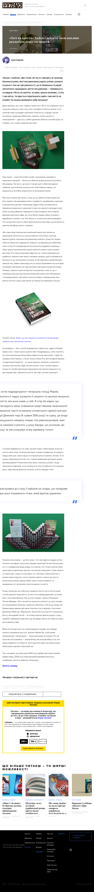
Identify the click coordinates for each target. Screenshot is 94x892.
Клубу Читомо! (44, 718)
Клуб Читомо (52, 865)
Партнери (50, 861)
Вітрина (69, 14)
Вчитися (42, 14)
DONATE (61, 834)
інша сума (42, 741)
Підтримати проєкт (33, 748)
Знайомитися (32, 14)
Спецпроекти (59, 14)
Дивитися (21, 14)
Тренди (49, 14)
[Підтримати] (79, 14)
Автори (50, 838)
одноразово (35, 736)
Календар (39, 852)
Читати (13, 14)
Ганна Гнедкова (17, 60)
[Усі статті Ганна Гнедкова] (6, 60)
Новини (6, 14)
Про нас (50, 834)
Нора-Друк (19, 23)
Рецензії (7, 23)
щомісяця (34, 734)
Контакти (50, 856)
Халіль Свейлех (34, 23)
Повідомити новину (79, 837)
